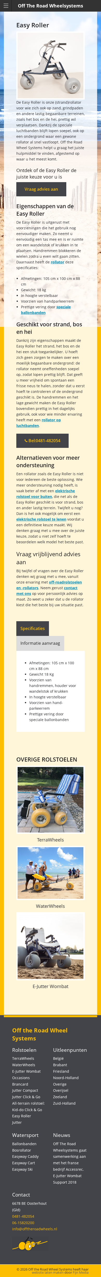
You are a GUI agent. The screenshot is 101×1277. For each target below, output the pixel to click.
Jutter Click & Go (26, 1096)
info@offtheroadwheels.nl (34, 1228)
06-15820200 (23, 1222)
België (58, 1058)
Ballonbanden (24, 1143)
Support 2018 (64, 1182)
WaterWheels (50, 906)
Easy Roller (21, 1115)
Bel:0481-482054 (43, 440)
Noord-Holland (66, 1077)
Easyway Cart (23, 1162)
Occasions (21, 1077)
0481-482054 (23, 1216)
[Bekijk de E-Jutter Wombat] (50, 946)
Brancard (20, 1084)
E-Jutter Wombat (50, 986)
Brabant (60, 1064)
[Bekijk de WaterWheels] (50, 873)
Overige (60, 1084)
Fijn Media (81, 1272)
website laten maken (48, 1272)
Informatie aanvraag (40, 643)
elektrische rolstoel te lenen (41, 519)
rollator (57, 262)
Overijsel (60, 1090)
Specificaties (32, 628)
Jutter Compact (25, 1090)
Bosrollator (21, 1150)
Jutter (17, 1122)
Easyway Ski (22, 1169)
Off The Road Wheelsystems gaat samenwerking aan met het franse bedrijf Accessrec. (69, 1156)
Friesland (61, 1071)
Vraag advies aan (41, 189)
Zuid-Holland (64, 1103)
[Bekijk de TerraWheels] (50, 800)
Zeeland (60, 1096)
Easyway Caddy (25, 1156)
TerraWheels (50, 840)
